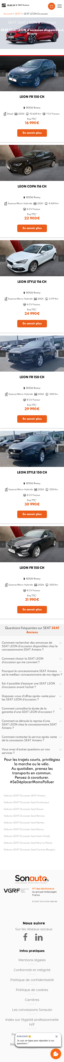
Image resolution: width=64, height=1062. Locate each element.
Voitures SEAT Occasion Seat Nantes (24, 823)
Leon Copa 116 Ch (32, 186)
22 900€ (32, 218)
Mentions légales (32, 960)
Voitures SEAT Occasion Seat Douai (23, 809)
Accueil (8, 14)
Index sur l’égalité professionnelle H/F (32, 1022)
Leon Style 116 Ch (32, 282)
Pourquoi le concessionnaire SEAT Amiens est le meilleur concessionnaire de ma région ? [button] (32, 673)
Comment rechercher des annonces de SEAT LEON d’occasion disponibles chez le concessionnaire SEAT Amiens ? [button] (30, 646)
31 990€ (32, 600)
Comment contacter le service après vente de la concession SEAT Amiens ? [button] (29, 739)
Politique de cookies (32, 990)
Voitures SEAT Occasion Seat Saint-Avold (27, 836)
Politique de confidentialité (32, 980)
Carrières (32, 1000)
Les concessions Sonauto (32, 1010)
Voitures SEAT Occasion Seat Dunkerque (26, 802)
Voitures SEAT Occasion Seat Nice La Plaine (28, 843)
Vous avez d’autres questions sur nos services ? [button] (26, 751)
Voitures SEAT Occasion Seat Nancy (24, 829)
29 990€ (32, 409)
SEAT (18, 14)
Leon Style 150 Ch (32, 472)
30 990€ (32, 504)
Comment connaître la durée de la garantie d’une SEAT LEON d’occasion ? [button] (28, 710)
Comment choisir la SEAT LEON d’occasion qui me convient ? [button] (22, 660)
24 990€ (32, 314)
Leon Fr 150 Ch (32, 97)
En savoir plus (32, 133)
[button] (59, 6)
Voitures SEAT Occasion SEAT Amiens (25, 796)
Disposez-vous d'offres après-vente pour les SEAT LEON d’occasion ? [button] (28, 698)
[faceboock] (27, 936)
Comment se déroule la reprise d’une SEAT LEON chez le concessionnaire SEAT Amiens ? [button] (29, 724)
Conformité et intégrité (32, 970)
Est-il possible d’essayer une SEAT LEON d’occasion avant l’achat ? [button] (28, 685)
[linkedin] (40, 936)
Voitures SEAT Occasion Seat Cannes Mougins (29, 850)
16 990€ (32, 123)
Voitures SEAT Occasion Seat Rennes (24, 816)
